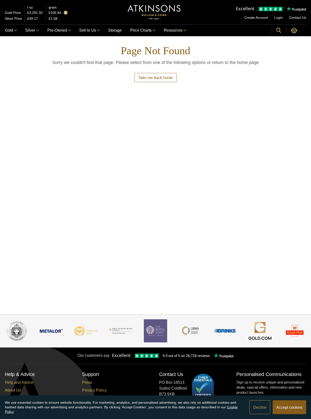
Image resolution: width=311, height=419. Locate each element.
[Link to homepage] (154, 12)
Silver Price (13, 18)
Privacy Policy (94, 390)
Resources (173, 30)
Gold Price (13, 13)
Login (278, 17)
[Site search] (278, 30)
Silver (30, 30)
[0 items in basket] (296, 30)
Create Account (256, 17)
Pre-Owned (57, 30)
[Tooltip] (66, 13)
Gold (9, 30)
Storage (115, 30)
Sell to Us (87, 30)
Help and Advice (19, 382)
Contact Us (297, 17)
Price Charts (141, 30)
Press (87, 382)
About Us (13, 390)
